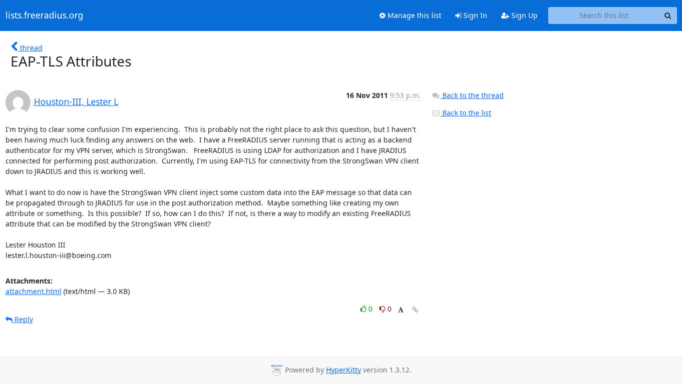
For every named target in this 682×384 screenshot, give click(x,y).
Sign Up (523, 15)
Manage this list (413, 15)
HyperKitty (343, 369)
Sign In (474, 15)
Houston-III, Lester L (76, 102)
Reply (22, 319)
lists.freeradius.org (44, 16)
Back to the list (465, 113)
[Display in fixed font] (400, 310)
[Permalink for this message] (415, 309)
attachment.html (33, 291)
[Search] (668, 15)
